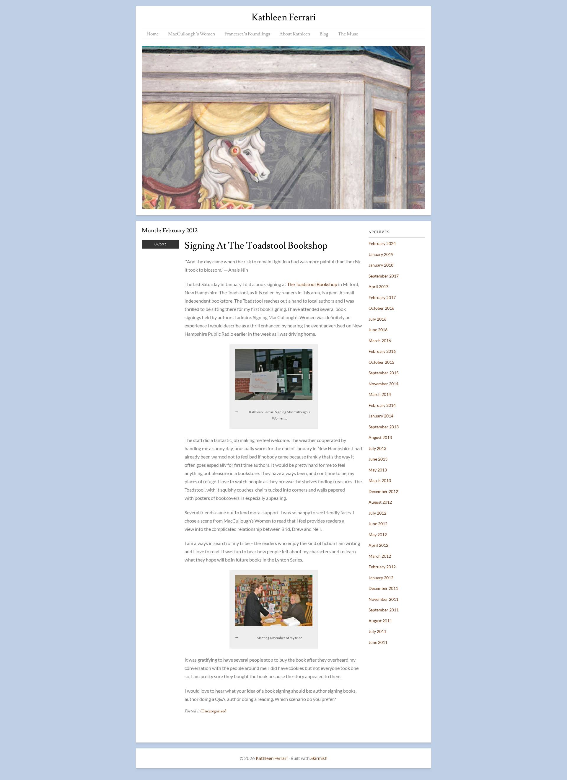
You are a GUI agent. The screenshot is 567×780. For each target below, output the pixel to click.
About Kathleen (294, 34)
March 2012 (380, 556)
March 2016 (380, 340)
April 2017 (378, 286)
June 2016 (378, 329)
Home (152, 34)
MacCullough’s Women (191, 34)
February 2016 (382, 351)
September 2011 (384, 609)
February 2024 (382, 243)
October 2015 (381, 362)
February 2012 (382, 566)
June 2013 (378, 458)
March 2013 (380, 480)
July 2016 (377, 319)
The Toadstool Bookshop (312, 284)
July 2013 (377, 448)
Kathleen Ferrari (284, 17)
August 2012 (380, 502)
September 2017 (384, 275)
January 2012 (381, 577)
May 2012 (378, 534)
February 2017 (382, 297)
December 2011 (383, 588)
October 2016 (381, 308)
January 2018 (381, 264)
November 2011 (383, 599)
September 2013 (384, 426)
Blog (324, 34)
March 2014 (380, 394)
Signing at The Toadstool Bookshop (256, 245)
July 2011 (377, 631)
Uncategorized (214, 711)
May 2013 (378, 469)
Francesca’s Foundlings (247, 34)
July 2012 (377, 512)
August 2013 (380, 437)
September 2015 (384, 372)
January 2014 (381, 415)
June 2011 (378, 642)
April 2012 (378, 545)
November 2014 (383, 383)
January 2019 (381, 254)
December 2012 (383, 491)
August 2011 (380, 620)
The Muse (348, 34)
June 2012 (378, 523)
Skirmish (318, 758)
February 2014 (382, 405)
